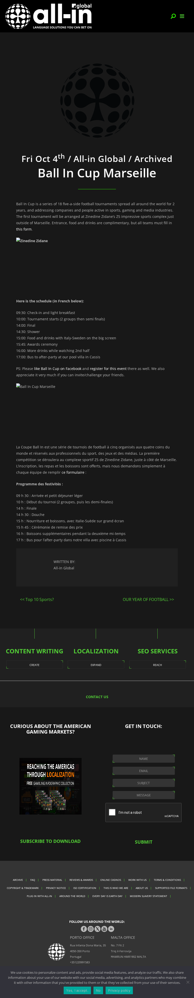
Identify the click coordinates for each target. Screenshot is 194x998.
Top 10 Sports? (40, 599)
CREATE (34, 665)
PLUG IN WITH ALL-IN (39, 896)
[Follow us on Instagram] (91, 929)
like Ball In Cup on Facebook (57, 368)
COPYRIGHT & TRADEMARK (23, 888)
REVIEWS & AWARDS (81, 880)
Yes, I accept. (77, 990)
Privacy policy (119, 990)
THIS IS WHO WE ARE (116, 888)
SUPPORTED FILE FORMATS (171, 888)
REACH (157, 665)
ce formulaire (73, 472)
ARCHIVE (18, 880)
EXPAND (96, 665)
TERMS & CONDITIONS (167, 880)
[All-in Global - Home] (48, 16)
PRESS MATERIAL (52, 880)
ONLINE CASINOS (110, 880)
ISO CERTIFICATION (84, 888)
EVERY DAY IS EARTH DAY (107, 896)
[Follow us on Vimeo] (104, 929)
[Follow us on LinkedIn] (111, 929)
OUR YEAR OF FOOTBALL (145, 599)
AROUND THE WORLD (72, 896)
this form (24, 229)
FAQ (32, 880)
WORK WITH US (137, 880)
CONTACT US (97, 696)
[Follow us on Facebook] (84, 929)
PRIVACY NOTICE (56, 888)
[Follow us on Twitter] (97, 929)
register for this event (108, 368)
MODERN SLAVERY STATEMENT (148, 896)
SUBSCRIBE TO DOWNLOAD (50, 841)
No (98, 990)
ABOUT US (142, 888)
